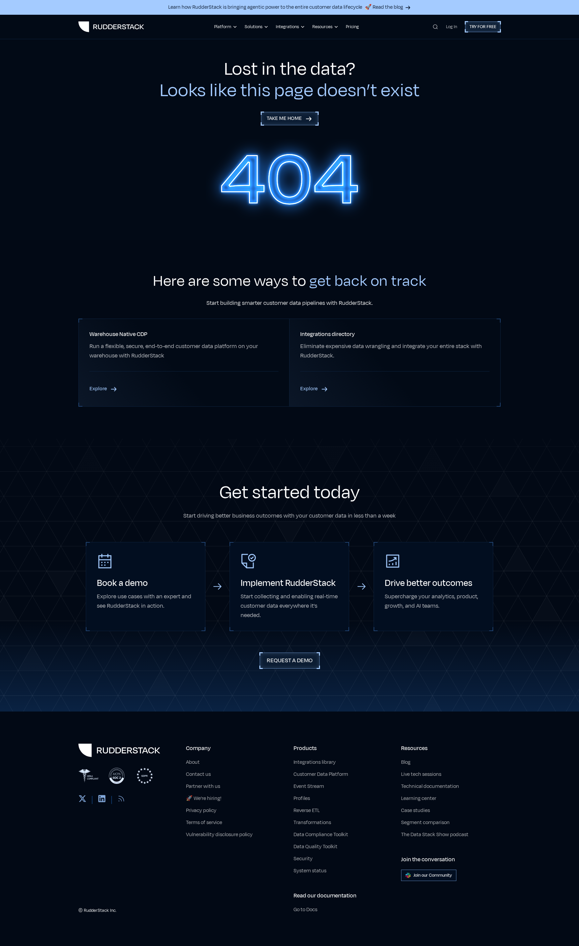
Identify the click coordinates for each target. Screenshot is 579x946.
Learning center (418, 798)
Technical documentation (430, 786)
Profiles (302, 798)
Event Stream (309, 786)
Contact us (198, 774)
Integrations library (315, 762)
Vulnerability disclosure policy (219, 834)
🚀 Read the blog (384, 7)
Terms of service (204, 822)
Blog (405, 762)
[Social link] (82, 800)
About (193, 762)
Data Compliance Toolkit (321, 834)
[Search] (435, 26)
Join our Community (432, 875)
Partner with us (203, 786)
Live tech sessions (421, 774)
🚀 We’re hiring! (203, 798)
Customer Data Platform (321, 774)
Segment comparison (425, 822)
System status (310, 870)
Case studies (415, 810)
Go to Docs (305, 909)
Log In (451, 27)
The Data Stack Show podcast (434, 834)
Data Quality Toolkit (315, 846)
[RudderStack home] (111, 26)
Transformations (312, 822)
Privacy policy (201, 810)
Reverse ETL (307, 810)
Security (303, 858)
